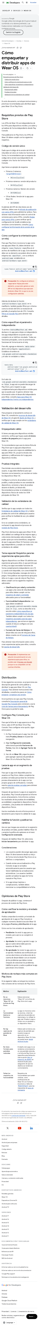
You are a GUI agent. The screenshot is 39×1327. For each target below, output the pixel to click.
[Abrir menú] (3, 2)
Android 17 (5, 1216)
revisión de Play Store (10, 528)
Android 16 (5, 1219)
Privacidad (5, 1181)
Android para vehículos (9, 1204)
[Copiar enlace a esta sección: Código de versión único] (27, 146)
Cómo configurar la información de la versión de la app (18, 227)
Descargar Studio (7, 1255)
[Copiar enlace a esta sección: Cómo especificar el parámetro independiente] (17, 325)
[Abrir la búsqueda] (23, 2)
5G (3, 1185)
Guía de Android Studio (9, 1245)
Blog (3, 1156)
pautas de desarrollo (12, 647)
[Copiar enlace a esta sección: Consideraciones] (19, 848)
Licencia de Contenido (18, 1115)
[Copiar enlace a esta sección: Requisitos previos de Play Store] (10, 119)
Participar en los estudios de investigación (15, 1277)
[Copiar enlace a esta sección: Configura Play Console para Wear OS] (12, 718)
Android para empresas (9, 1142)
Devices (16, 11)
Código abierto (7, 1149)
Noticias (4, 1152)
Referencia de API (7, 1251)
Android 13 (5, 1229)
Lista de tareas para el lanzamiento (15, 706)
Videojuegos (6, 1168)
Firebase (4, 1297)
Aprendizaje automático (10, 1171)
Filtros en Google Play (10, 314)
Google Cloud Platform (9, 1301)
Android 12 (5, 1233)
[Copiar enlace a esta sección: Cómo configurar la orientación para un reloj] (11, 239)
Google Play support (8, 1274)
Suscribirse (33, 1316)
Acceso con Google (25, 662)
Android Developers (8, 41)
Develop (6, 11)
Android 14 (5, 1226)
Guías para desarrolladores (10, 1248)
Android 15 (5, 1223)
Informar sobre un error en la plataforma (15, 1267)
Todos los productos (9, 1304)
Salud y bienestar (7, 1175)
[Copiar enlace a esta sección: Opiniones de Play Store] (32, 896)
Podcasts (5, 1159)
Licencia (13, 1311)
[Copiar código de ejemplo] (36, 266)
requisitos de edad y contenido (17, 595)
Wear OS (27, 11)
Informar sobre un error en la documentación (16, 1270)
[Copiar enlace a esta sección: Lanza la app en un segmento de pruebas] (11, 768)
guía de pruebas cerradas (17, 785)
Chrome (4, 1294)
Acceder (33, 2)
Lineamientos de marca (26, 1311)
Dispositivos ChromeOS (9, 1200)
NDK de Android (7, 1258)
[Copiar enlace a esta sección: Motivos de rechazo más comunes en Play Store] (13, 977)
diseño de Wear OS (27, 418)
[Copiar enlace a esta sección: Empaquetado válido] (23, 429)
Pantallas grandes (7, 1194)
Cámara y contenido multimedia (12, 1178)
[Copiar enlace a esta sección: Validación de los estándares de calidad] (10, 504)
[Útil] (17, 47)
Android (4, 1139)
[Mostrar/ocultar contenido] (15, 74)
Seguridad (5, 1146)
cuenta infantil (11, 626)
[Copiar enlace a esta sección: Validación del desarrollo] (33, 408)
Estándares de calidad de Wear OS (15, 511)
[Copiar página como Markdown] (27, 68)
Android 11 (5, 1236)
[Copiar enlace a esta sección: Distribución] (18, 678)
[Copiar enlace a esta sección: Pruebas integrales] (21, 464)
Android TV (5, 1207)
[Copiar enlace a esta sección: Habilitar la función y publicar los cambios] (12, 823)
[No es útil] (20, 47)
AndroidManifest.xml (23, 271)
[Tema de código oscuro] (33, 266)
